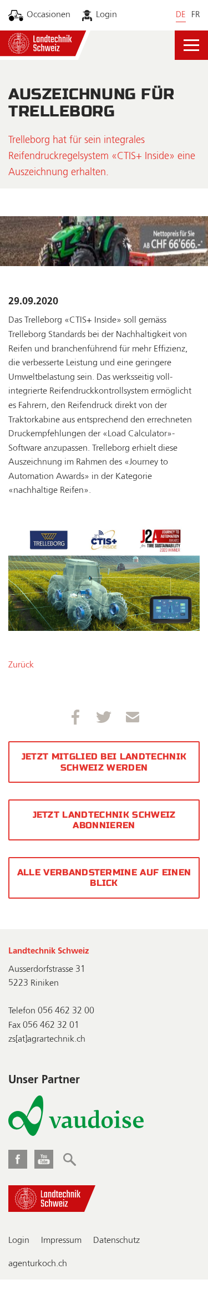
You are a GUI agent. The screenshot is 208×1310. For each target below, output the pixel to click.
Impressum (61, 1240)
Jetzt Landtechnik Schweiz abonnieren (104, 819)
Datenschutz (116, 1240)
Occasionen (48, 15)
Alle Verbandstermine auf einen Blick (104, 877)
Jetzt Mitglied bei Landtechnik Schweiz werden (104, 761)
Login (106, 15)
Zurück (21, 665)
